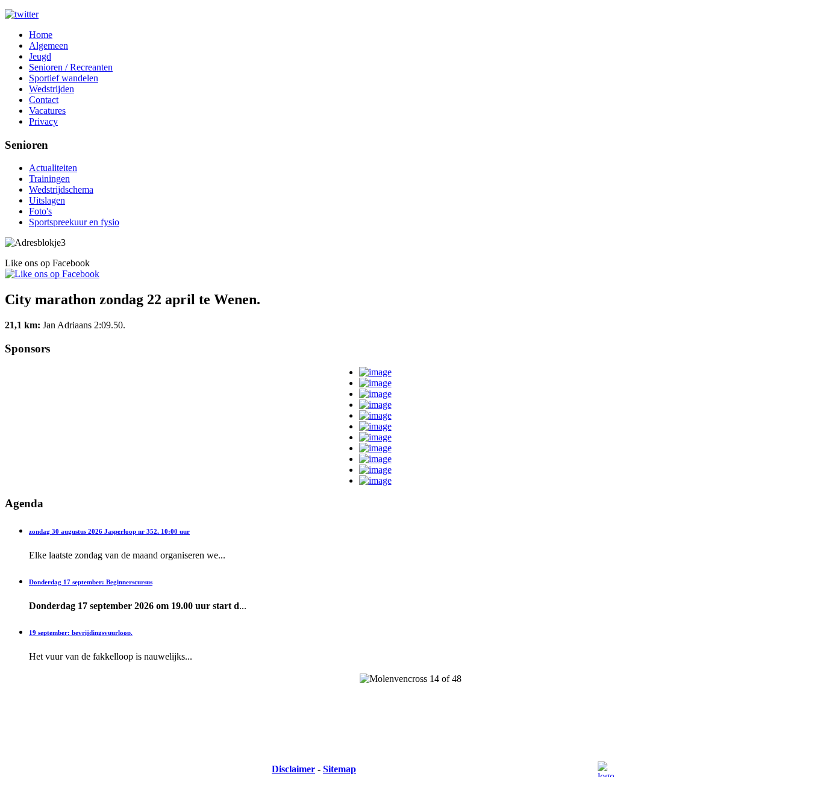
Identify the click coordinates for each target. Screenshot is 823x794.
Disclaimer (293, 769)
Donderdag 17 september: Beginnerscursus (90, 582)
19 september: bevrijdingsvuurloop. (81, 632)
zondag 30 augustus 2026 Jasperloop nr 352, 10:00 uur (109, 531)
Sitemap (339, 769)
